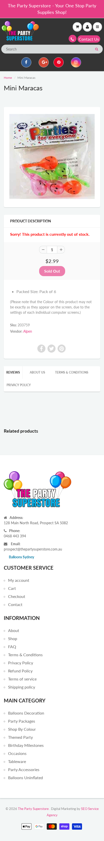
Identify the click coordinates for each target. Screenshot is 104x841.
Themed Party (20, 737)
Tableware (17, 761)
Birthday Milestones (26, 745)
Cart (12, 588)
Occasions (17, 753)
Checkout (16, 596)
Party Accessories (23, 769)
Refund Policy (20, 670)
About (13, 630)
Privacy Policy (19, 385)
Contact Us (89, 39)
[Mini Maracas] (52, 156)
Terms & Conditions (71, 372)
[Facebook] (26, 62)
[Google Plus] (44, 62)
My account (18, 580)
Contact (15, 604)
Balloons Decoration (26, 713)
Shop (12, 638)
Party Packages (21, 721)
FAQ (12, 646)
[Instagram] (76, 62)
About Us (37, 372)
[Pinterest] (59, 62)
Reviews (13, 372)
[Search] (96, 49)
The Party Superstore (33, 809)
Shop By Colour (22, 729)
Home (8, 78)
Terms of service (22, 678)
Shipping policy (21, 687)
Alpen (27, 331)
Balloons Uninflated (25, 777)
